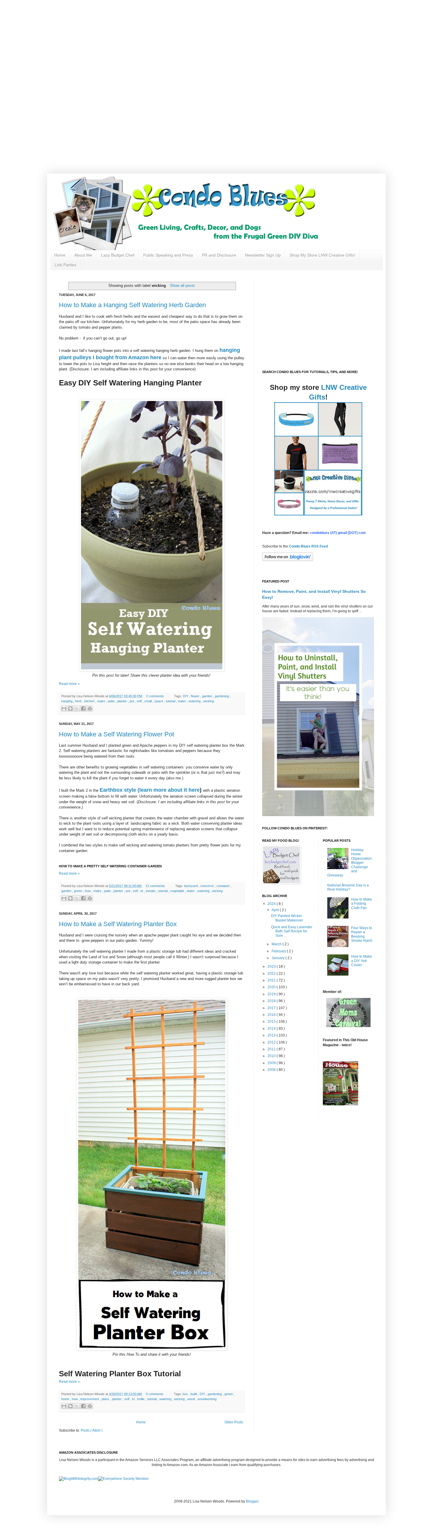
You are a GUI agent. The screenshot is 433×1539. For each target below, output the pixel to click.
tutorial (171, 701)
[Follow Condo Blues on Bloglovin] (287, 560)
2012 (272, 1042)
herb (78, 701)
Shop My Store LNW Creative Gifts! (322, 255)
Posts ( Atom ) (92, 1430)
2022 (272, 973)
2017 (272, 1008)
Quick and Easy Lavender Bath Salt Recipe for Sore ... (291, 931)
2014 (272, 1028)
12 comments (156, 886)
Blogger (252, 1501)
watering (195, 701)
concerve (207, 886)
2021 (272, 980)
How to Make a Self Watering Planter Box (118, 924)
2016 (272, 1015)
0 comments (155, 1394)
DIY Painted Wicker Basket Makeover (287, 918)
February (279, 951)
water (182, 701)
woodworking (207, 1399)
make (101, 701)
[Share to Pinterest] (90, 708)
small (148, 701)
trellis (141, 1399)
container (223, 886)
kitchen (89, 701)
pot (132, 701)
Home (59, 255)
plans (106, 1399)
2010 (272, 1056)
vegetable (177, 891)
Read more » (69, 684)
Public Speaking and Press (168, 255)
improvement (90, 1399)
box (186, 1394)
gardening (222, 696)
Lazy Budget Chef (117, 255)
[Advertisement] (188, 41)
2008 (272, 1070)
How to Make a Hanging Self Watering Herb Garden (132, 305)
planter (122, 701)
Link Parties (65, 264)
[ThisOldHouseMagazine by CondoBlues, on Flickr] (340, 1104)
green (78, 891)
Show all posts (182, 285)
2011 (272, 1049)
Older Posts (233, 1422)
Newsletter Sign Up (263, 255)
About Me (83, 255)
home (65, 1399)
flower (195, 696)
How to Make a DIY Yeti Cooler (361, 960)
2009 (272, 1063)
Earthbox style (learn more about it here (150, 790)
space (159, 701)
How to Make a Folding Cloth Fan (361, 903)
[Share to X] (77, 708)
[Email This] (64, 708)
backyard (191, 886)
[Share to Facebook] (83, 708)
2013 (272, 1035)
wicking (208, 701)
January (278, 958)
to (142, 891)
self (140, 701)
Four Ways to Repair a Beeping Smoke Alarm (361, 934)
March (277, 944)
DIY (186, 696)
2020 (272, 987)
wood (191, 1399)
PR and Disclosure (219, 255)
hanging (67, 701)
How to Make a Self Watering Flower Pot (116, 734)
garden (207, 696)
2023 (272, 966)
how (88, 891)
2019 (272, 994)
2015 (272, 1021)
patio (111, 701)
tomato (151, 891)
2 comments (155, 696)
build (194, 1394)
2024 (272, 904)
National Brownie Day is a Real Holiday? (348, 887)
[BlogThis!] (70, 708)
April (276, 910)
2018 (272, 1001)
